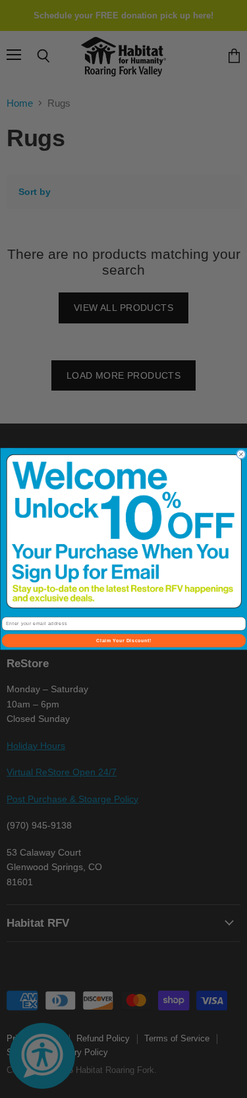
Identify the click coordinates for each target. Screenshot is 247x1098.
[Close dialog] (240, 454)
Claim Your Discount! (123, 641)
